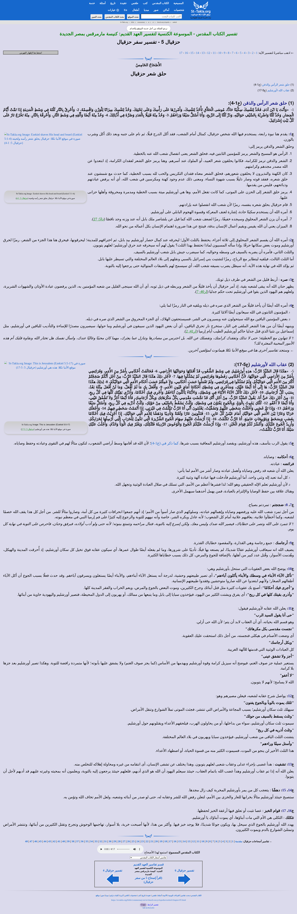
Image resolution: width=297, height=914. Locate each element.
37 (77, 841)
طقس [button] (134, 3)
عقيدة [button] (123, 3)
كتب (139, 895)
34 (91, 841)
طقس (154, 895)
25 (133, 841)
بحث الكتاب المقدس (114, 16)
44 (45, 841)
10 (219, 52)
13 (203, 52)
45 (40, 841)
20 (156, 841)
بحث (188, 895)
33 (96, 841)
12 (208, 52)
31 (105, 841)
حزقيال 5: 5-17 (28, 429)
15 (192, 52)
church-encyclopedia (163, 22)
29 (114, 841)
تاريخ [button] (113, 3)
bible (132, 22)
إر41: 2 (191, 331)
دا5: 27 (98, 219)
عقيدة (148, 895)
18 (165, 841)
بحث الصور (96, 16)
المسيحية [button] (179, 3)
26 (128, 841)
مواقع (98, 895)
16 (186, 52)
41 (59, 841)
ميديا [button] (146, 10)
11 (214, 52)
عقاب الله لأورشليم (278, 90)
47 (31, 841)
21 (151, 841)
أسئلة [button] (103, 3)
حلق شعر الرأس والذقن (276, 84)
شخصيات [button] (180, 10)
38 (72, 841)
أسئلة (160, 895)
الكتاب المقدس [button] (160, 3)
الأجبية (165, 895)
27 (124, 841)
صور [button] (156, 10)
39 (68, 841)
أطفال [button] (135, 10)
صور (102, 895)
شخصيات (133, 895)
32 (100, 841)
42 (54, 841)
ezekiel (175, 22)
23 (142, 841)
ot (153, 22)
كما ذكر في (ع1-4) (165, 443)
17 (180, 52)
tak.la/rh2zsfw (148, 908)
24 (137, 841)
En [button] (126, 10)
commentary (141, 22)
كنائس (127, 895)
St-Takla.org (124, 22)
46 (35, 841)
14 (197, 52)
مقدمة (238, 841)
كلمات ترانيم (114, 895)
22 (147, 841)
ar (148, 22)
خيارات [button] (112, 10)
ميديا (107, 895)
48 (26, 841)
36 (82, 841)
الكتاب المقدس (196, 895)
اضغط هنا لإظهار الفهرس (30, 52)
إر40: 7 (202, 292)
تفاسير (183, 895)
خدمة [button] (92, 3)
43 (49, 841)
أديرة (121, 895)
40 (63, 841)
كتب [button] (145, 3)
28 (119, 841)
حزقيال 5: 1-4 (22, 198)
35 (86, 841)
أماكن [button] (166, 10)
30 (110, 841)
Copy (143, 904)
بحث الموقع (133, 16)
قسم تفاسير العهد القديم (148, 864)
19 (161, 841)
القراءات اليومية (174, 895)
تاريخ (143, 895)
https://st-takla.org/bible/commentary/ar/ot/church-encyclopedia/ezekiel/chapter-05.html (148, 900)
